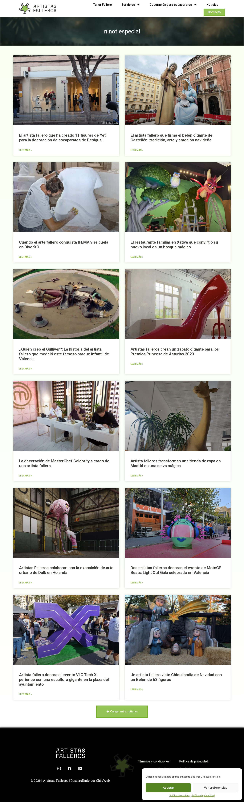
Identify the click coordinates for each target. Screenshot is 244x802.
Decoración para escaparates (170, 4)
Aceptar (168, 787)
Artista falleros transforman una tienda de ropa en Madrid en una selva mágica (176, 463)
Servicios (128, 4)
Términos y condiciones (154, 761)
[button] (122, 712)
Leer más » (25, 150)
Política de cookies (179, 795)
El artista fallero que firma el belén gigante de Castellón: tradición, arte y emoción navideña (171, 137)
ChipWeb (103, 781)
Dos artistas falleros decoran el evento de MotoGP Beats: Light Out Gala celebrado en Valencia (176, 570)
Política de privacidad (203, 795)
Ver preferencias (215, 787)
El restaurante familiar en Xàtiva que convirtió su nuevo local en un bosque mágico (174, 244)
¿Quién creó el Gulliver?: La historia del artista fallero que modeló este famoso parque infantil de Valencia (64, 354)
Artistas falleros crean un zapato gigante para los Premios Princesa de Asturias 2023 (175, 351)
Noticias (212, 4)
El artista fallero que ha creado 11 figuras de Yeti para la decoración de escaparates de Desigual (63, 137)
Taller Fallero (102, 4)
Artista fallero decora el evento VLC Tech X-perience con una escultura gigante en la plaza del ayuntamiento (64, 679)
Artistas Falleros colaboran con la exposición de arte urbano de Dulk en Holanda (66, 570)
